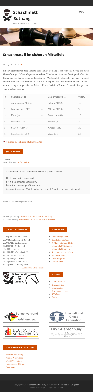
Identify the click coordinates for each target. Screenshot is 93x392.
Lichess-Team (57, 261)
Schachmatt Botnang (37, 385)
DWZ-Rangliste (58, 258)
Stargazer (75, 385)
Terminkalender (58, 281)
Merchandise (57, 287)
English (55, 297)
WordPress (62, 385)
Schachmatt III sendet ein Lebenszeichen (37, 219)
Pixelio (60, 387)
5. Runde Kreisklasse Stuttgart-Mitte (23, 141)
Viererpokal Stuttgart (61, 249)
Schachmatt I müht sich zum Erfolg (36, 216)
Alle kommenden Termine (33, 267)
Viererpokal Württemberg (63, 246)
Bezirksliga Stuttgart (60, 239)
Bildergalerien (58, 284)
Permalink (24, 162)
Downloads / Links (60, 291)
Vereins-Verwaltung (14, 357)
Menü (81, 12)
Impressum (10, 367)
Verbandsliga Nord (60, 236)
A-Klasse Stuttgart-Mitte (62, 242)
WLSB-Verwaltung (14, 360)
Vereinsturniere (58, 255)
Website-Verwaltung (14, 354)
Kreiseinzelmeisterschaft (62, 252)
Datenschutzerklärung (15, 364)
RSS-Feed (56, 294)
